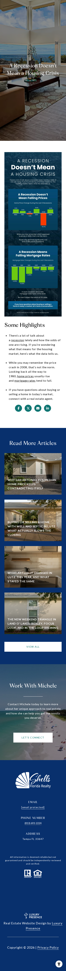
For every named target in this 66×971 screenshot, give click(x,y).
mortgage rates (25, 380)
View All (33, 646)
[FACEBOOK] (9, 894)
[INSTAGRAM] (18, 894)
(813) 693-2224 (33, 823)
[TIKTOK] (47, 895)
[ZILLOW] (33, 905)
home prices (25, 376)
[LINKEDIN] (28, 895)
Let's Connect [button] (33, 737)
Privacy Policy (48, 947)
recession (17, 340)
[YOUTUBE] (37, 895)
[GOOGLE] (56, 895)
